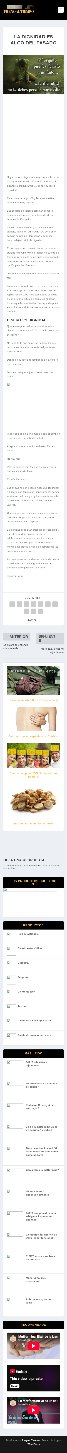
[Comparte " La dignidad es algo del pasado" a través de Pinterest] (40, 604)
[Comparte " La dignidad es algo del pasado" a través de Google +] (26, 604)
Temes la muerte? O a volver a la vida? (33, 699)
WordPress (34, 1444)
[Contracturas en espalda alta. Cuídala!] (33, 719)
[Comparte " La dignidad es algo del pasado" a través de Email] (33, 611)
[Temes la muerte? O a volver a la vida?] (33, 680)
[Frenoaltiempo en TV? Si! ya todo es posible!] (33, 755)
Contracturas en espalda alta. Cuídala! (33, 736)
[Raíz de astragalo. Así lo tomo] (33, 801)
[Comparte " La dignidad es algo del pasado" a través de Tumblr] (33, 604)
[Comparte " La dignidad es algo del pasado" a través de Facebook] (12, 604)
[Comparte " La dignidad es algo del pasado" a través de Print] (40, 611)
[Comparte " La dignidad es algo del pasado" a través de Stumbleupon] (26, 611)
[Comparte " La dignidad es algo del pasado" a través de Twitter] (19, 604)
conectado (35, 865)
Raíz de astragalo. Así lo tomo (33, 823)
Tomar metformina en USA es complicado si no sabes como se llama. (42, 1151)
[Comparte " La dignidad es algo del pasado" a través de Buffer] (55, 604)
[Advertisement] (33, 136)
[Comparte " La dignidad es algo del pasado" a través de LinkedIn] (47, 604)
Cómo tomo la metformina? (42, 1169)
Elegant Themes (31, 1440)
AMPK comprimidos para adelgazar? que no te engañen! (41, 1216)
